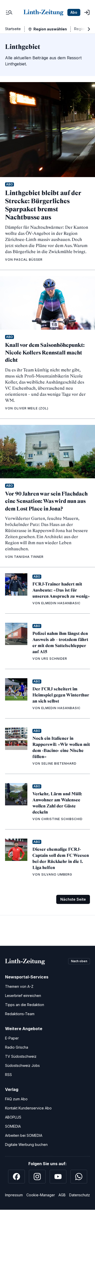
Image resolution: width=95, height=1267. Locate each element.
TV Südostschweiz (20, 1056)
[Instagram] (37, 1176)
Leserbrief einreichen (23, 995)
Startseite (13, 29)
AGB (62, 1195)
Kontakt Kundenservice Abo (28, 1108)
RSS (8, 1074)
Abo (73, 12)
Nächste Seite (73, 899)
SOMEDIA (13, 1126)
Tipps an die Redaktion (24, 1005)
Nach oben (79, 961)
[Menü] (9, 12)
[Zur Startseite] (43, 12)
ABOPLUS (13, 1117)
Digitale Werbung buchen (26, 1144)
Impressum (14, 1195)
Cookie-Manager (40, 1195)
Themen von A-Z (19, 986)
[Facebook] (16, 1176)
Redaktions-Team (19, 1014)
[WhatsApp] (78, 1176)
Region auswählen (50, 29)
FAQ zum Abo (16, 1099)
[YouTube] (58, 1176)
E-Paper (12, 1038)
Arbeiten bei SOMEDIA (23, 1135)
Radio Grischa (16, 1047)
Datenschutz (79, 1195)
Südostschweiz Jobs (22, 1065)
